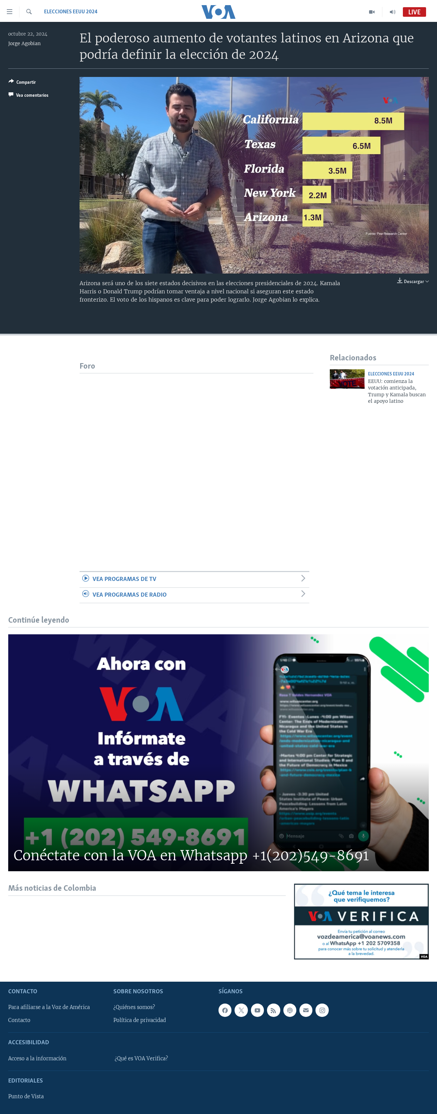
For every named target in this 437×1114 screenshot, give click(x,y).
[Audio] (392, 12)
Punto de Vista (26, 1096)
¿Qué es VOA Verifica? (141, 1059)
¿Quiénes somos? (134, 1007)
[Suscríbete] (305, 1010)
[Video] (372, 12)
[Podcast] (289, 1010)
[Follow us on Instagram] (321, 1010)
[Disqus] (196, 458)
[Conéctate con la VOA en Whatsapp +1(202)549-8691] (218, 752)
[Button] (22, 83)
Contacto (19, 1020)
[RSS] (273, 1010)
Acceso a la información (37, 1059)
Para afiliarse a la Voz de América (49, 1007)
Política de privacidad (139, 1020)
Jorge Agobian (24, 43)
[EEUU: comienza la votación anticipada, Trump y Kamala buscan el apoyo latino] (347, 379)
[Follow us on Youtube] (257, 1010)
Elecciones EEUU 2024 (71, 12)
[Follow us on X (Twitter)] (241, 1010)
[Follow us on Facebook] (224, 1010)
